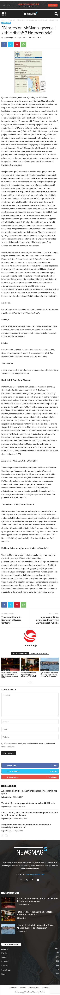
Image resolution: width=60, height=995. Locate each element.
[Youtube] (38, 880)
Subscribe (53, 777)
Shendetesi (5, 970)
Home (3, 20)
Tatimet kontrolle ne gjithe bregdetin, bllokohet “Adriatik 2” (28, 674)
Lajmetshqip (8, 37)
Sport (3, 957)
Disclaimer (13, 988)
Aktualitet (11, 20)
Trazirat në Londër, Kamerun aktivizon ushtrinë (11, 619)
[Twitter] (10, 44)
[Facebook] (4, 44)
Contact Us (46, 988)
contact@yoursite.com (35, 874)
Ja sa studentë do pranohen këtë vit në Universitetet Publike (47, 619)
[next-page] (31, 682)
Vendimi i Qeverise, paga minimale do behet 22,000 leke (28, 803)
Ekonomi (5, 961)
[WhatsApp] (23, 44)
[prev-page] (28, 682)
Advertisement (34, 988)
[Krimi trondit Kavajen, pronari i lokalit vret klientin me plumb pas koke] (10, 664)
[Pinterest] (17, 44)
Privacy (23, 988)
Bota (3, 974)
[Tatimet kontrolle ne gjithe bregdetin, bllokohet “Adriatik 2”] (30, 664)
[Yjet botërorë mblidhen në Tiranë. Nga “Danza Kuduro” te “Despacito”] (49, 664)
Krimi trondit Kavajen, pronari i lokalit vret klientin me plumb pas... (37, 899)
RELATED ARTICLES (20, 653)
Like (55, 765)
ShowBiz (5, 966)
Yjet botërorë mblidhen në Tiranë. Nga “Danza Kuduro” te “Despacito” (49, 674)
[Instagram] (27, 880)
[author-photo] (30, 636)
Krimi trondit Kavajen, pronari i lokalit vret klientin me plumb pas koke (9, 675)
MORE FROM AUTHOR (39, 653)
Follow (53, 771)
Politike (4, 953)
